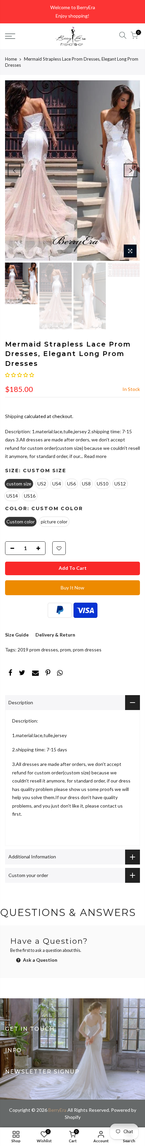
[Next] (130, 170)
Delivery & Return (55, 635)
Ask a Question (39, 960)
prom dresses (87, 649)
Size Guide (17, 635)
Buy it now (72, 587)
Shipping (14, 416)
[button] (19, 375)
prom (65, 649)
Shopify (73, 1117)
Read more (95, 456)
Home (11, 59)
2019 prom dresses (38, 649)
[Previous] (14, 170)
